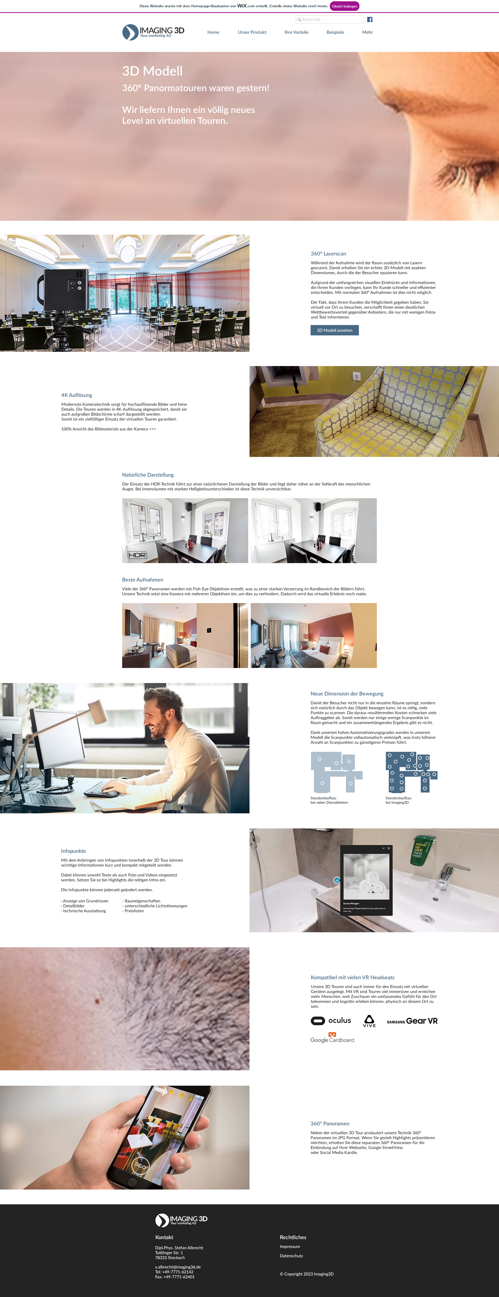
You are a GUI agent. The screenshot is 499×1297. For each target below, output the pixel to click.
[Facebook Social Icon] (369, 19)
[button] (362, 32)
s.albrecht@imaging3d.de (178, 1266)
